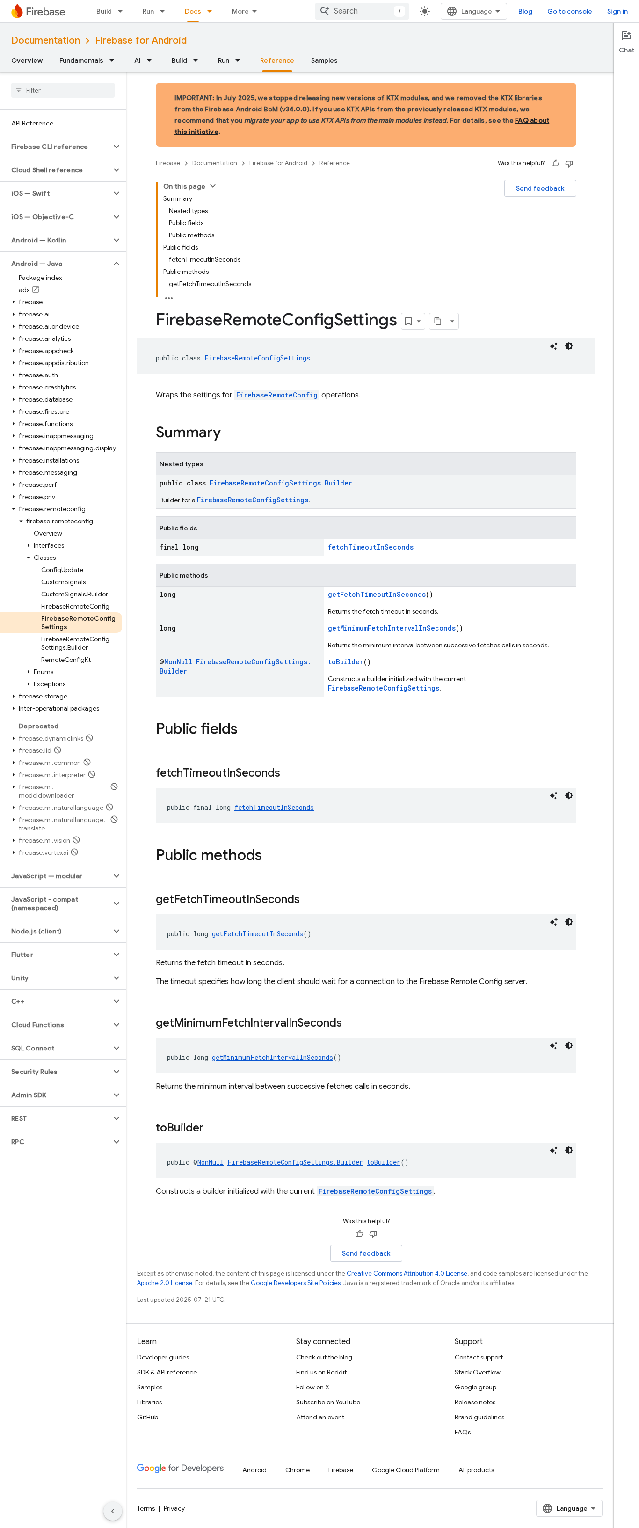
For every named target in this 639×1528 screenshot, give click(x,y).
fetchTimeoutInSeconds (371, 547)
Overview (27, 60)
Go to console (569, 11)
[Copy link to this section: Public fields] (247, 729)
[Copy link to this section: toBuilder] (212, 1128)
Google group (475, 1387)
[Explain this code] (553, 345)
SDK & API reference (167, 1372)
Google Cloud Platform (406, 1470)
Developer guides (163, 1357)
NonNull (178, 661)
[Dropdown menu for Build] (123, 11)
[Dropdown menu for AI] (152, 60)
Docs (193, 11)
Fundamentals (81, 60)
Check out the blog (324, 1357)
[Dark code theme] (568, 345)
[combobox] (362, 11)
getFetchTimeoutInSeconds (377, 594)
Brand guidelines (479, 1417)
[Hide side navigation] (112, 1511)
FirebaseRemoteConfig (277, 394)
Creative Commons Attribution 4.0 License (407, 1274)
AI (137, 60)
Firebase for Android (141, 40)
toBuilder (345, 661)
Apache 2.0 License (164, 1283)
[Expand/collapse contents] (212, 185)
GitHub (147, 1417)
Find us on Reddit (321, 1372)
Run (148, 11)
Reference (277, 60)
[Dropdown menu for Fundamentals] (114, 60)
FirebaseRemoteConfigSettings (257, 357)
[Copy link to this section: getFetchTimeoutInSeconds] (309, 900)
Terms (146, 1508)
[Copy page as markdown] (437, 321)
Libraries (149, 1402)
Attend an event (320, 1417)
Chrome (297, 1470)
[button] (55, 146)
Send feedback (540, 188)
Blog (525, 11)
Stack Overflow (478, 1372)
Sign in (617, 11)
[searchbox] (63, 90)
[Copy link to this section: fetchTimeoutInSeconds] (289, 773)
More (240, 11)
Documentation (45, 40)
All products (476, 1470)
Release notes (475, 1402)
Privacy (174, 1508)
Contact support (479, 1357)
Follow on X (312, 1387)
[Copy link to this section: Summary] (230, 433)
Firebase (168, 163)
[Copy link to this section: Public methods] (271, 856)
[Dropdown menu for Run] (165, 11)
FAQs (463, 1432)
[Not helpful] (569, 163)
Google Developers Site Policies (296, 1283)
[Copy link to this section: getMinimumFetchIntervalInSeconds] (351, 1023)
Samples (324, 60)
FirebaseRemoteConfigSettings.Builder (281, 482)
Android (254, 1470)
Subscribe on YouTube (328, 1402)
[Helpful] (555, 163)
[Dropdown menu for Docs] (212, 11)
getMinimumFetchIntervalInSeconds (392, 628)
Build (104, 11)
